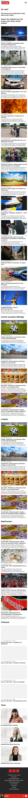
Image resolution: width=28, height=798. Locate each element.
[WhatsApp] (17, 770)
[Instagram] (14, 770)
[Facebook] (10, 770)
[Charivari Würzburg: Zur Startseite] (5, 2)
